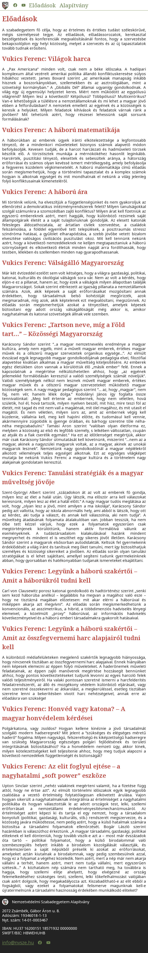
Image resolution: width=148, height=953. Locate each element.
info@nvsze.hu (18, 942)
